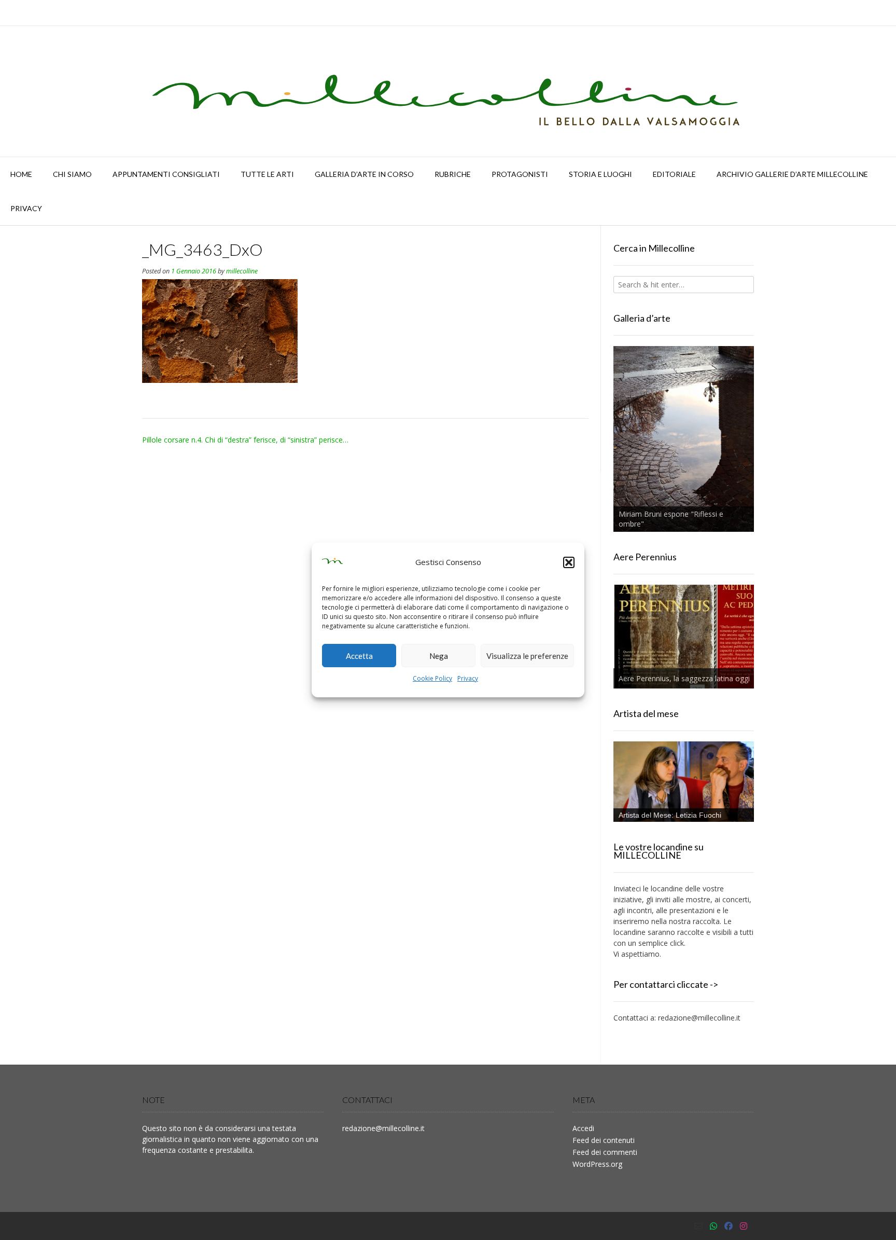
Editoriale (674, 174)
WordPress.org (597, 1164)
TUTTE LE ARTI (267, 174)
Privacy (467, 678)
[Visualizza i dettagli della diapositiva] (683, 439)
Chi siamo (72, 174)
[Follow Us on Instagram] (743, 1226)
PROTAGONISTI (520, 174)
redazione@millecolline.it (699, 1018)
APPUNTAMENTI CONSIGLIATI (166, 174)
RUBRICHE (453, 174)
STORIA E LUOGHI (600, 174)
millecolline (242, 271)
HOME (21, 174)
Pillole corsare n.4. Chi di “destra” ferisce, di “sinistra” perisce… (245, 440)
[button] (569, 562)
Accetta (359, 655)
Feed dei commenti (604, 1152)
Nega (438, 655)
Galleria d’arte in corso (364, 174)
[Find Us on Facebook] (728, 1226)
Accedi (583, 1128)
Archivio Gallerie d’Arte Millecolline (792, 174)
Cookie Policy (432, 678)
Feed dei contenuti (603, 1140)
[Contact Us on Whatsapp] (713, 1226)
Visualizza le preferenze (527, 655)
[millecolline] (448, 91)
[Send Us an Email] (698, 1226)
